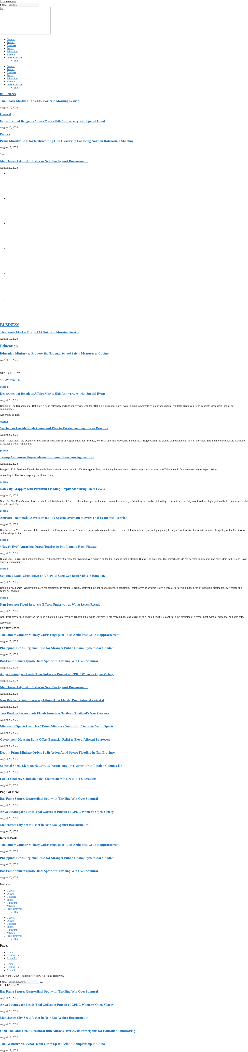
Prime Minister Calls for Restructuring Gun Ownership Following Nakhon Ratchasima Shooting (67, 141)
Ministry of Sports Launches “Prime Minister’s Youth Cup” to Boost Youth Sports (56, 726)
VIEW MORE (10, 380)
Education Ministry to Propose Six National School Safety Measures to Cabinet (54, 353)
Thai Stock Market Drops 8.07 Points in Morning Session (39, 101)
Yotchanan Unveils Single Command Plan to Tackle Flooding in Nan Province (54, 428)
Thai (15, 60)
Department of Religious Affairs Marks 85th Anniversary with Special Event (52, 121)
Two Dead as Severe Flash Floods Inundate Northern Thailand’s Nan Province (54, 713)
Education (12, 51)
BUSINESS (8, 94)
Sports (10, 48)
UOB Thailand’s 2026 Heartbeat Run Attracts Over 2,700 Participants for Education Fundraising (67, 1031)
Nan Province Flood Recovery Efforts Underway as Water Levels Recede (50, 604)
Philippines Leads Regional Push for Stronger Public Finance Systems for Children (57, 648)
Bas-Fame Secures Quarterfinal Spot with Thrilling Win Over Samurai (49, 661)
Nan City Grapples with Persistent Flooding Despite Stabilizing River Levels (52, 489)
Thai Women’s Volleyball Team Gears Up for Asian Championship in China (52, 1044)
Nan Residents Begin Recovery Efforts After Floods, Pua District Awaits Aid (52, 700)
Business (11, 45)
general (4, 386)
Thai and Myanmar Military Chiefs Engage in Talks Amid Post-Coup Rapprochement (59, 635)
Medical (11, 54)
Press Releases (14, 57)
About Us (12, 958)
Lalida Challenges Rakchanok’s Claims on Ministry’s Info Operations (48, 778)
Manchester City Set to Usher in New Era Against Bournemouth (44, 161)
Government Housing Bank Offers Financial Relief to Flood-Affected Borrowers (55, 739)
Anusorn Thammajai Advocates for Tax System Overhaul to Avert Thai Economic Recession (64, 517)
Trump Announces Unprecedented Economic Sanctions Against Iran (47, 457)
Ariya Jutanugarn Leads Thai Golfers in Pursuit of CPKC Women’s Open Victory (57, 674)
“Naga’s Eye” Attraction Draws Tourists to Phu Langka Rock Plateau (48, 546)
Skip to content (8, 1)
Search (3, 4)
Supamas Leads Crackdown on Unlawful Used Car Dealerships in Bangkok (52, 575)
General (11, 39)
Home (10, 952)
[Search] (41, 982)
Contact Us (13, 955)
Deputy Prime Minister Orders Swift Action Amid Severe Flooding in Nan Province (57, 752)
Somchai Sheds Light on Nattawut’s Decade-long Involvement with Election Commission (61, 765)
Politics (11, 42)
